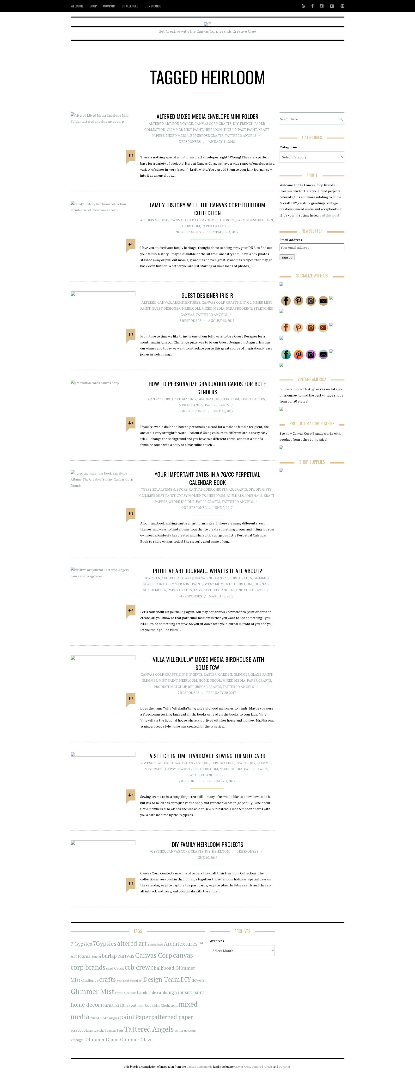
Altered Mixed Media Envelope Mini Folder (207, 116)
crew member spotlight (129, 980)
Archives (217, 941)
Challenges (130, 5)
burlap (109, 955)
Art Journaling (199, 578)
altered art (132, 943)
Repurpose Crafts (206, 135)
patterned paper (172, 1017)
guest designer (166, 308)
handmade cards (152, 992)
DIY (235, 123)
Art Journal (81, 956)
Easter (210, 674)
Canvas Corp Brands (199, 1066)
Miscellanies (191, 405)
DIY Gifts (264, 489)
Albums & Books (154, 220)
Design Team (161, 979)
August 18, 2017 (221, 320)
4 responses (191, 596)
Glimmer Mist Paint (185, 129)
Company (109, 5)
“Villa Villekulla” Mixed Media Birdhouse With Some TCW (207, 663)
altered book (155, 944)
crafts (107, 979)
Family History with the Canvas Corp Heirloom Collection (207, 208)
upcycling (190, 1030)
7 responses (189, 692)
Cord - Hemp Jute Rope (215, 220)
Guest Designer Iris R (207, 295)
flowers (198, 980)
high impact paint (185, 992)
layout (131, 1005)
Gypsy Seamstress (182, 769)
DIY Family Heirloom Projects (207, 844)
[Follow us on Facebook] (312, 6)
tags (120, 1030)
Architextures (186, 302)
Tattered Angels (240, 135)
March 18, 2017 (221, 596)
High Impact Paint (240, 129)
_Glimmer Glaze (135, 1039)
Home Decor (210, 680)
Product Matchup (170, 686)
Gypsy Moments (191, 495)
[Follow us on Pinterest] (341, 6)
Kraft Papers (253, 399)
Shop (93, 5)
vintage (77, 1039)
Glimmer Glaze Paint (253, 674)
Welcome (77, 5)
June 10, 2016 (206, 857)
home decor (85, 1004)
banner (96, 956)
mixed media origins (104, 1018)
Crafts (225, 123)
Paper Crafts (213, 226)
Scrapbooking (239, 308)
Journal (108, 1005)
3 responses (190, 141)
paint (127, 1017)
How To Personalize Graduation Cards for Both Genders (207, 387)
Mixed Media (177, 135)
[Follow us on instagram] (321, 6)
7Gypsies (149, 489)
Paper (143, 1017)
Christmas (223, 489)
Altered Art (160, 123)
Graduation (208, 399)
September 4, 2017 (223, 232)
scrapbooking (82, 1030)
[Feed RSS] (303, 6)
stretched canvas (104, 1031)
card (109, 968)
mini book (145, 1005)
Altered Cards (171, 763)
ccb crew (137, 967)
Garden (225, 674)
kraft (120, 1005)
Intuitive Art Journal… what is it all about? (207, 570)
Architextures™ (183, 943)
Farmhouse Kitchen (254, 220)
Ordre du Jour (182, 501)
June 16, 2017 (223, 411)
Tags (197, 590)
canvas (125, 955)
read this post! (328, 215)
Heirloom (213, 129)
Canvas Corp (206, 123)
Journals (235, 495)
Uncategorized (250, 590)
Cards (119, 968)
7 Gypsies (81, 944)
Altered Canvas (156, 302)
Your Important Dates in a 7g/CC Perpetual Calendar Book (207, 478)
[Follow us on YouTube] (332, 6)
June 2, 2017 (223, 507)
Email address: (291, 239)
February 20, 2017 (221, 692)
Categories (289, 147)
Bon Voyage (182, 123)
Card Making (184, 399)
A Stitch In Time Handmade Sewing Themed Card (207, 755)
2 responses (190, 781)
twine (178, 1030)
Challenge (89, 980)
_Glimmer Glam (100, 1039)
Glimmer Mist (92, 991)
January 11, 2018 (221, 141)
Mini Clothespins (166, 1005)
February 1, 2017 (221, 781)
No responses (188, 232)
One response (193, 411)
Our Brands (153, 5)
